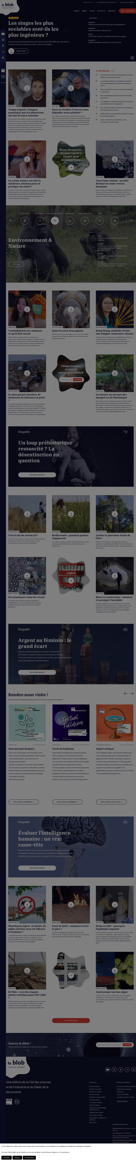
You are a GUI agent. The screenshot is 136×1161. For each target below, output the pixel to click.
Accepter (7, 1157)
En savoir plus (29, 1157)
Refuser (17, 1157)
